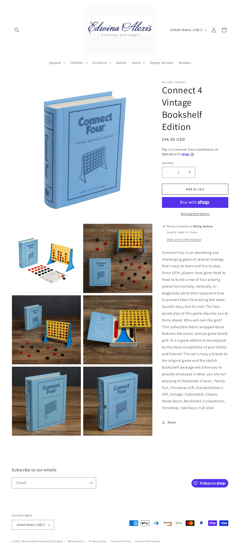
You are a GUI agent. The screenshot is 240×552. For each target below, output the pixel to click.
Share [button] (171, 422)
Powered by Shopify (51, 541)
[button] (17, 30)
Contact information (148, 541)
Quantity (168, 163)
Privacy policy (97, 541)
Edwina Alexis (29, 541)
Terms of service (121, 541)
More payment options (195, 213)
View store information (184, 239)
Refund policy (76, 541)
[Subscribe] (91, 482)
